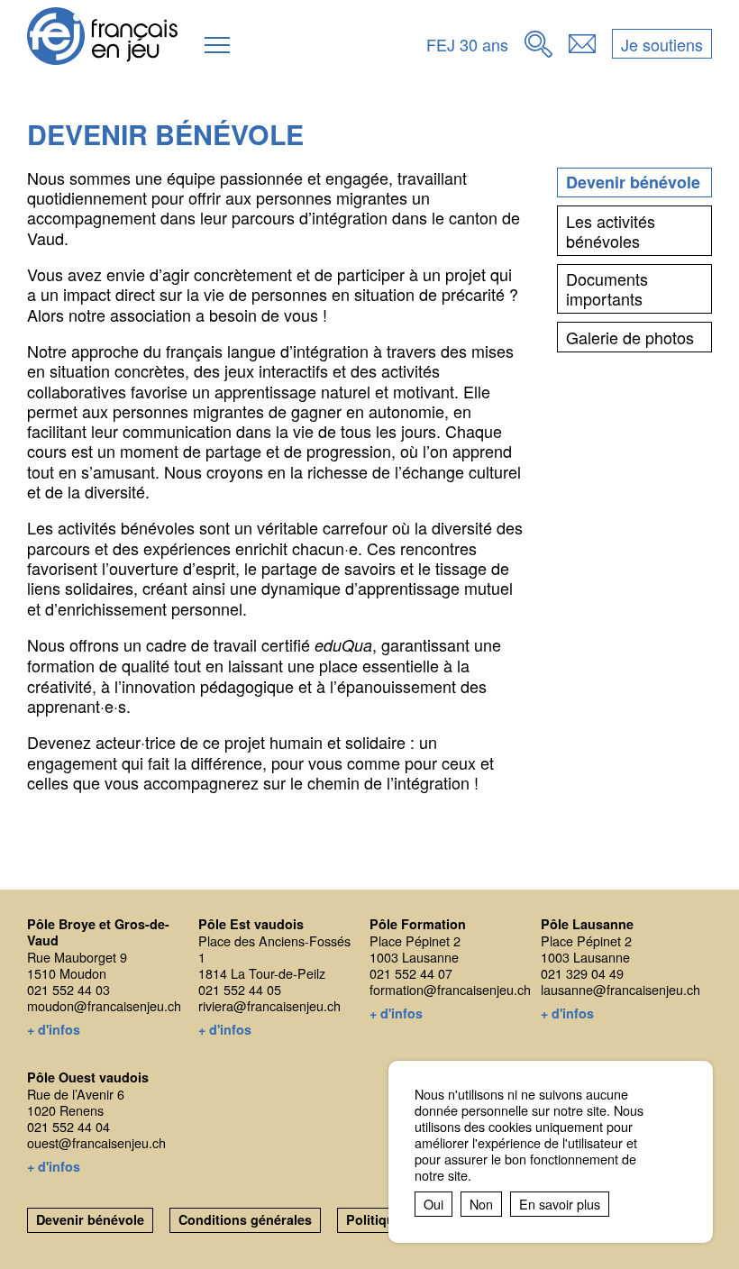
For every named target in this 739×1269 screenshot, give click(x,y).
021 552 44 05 (239, 989)
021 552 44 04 (68, 1126)
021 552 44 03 (68, 989)
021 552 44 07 (411, 972)
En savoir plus (559, 1203)
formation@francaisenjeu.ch (450, 989)
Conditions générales (245, 1219)
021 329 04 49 (582, 972)
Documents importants (607, 288)
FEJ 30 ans (467, 44)
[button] (217, 45)
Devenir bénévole (633, 182)
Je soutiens (662, 44)
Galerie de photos (630, 337)
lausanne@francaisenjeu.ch (620, 989)
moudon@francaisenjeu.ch (104, 1005)
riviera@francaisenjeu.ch (269, 1005)
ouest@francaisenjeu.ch (96, 1142)
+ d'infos (53, 1030)
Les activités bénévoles (610, 230)
